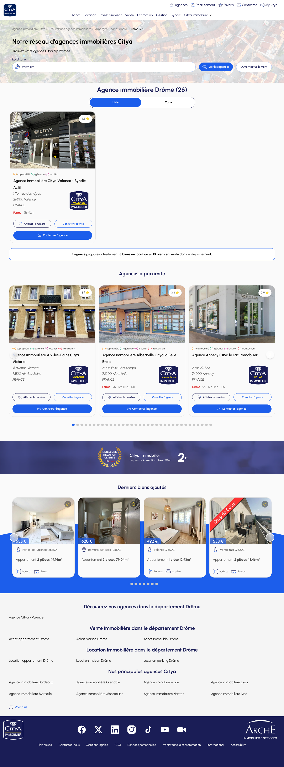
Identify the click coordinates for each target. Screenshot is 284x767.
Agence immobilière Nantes (164, 694)
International (215, 745)
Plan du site (45, 745)
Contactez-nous (69, 745)
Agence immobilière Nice (229, 694)
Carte (168, 102)
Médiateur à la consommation (182, 745)
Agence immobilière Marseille (30, 694)
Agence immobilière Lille (161, 682)
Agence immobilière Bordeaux (31, 682)
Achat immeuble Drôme (161, 639)
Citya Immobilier (196, 15)
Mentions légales (97, 745)
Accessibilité (238, 745)
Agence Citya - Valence (26, 617)
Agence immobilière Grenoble (98, 682)
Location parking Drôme (161, 661)
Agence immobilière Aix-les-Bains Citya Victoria (45, 358)
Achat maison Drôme (91, 639)
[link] (52, 235)
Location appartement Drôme (31, 661)
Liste (115, 102)
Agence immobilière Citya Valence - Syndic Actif (49, 184)
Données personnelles (141, 745)
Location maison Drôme (93, 661)
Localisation (19, 59)
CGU (118, 745)
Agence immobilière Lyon (229, 682)
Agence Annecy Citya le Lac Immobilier (225, 355)
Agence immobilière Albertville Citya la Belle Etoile (139, 358)
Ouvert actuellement (254, 67)
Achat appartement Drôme (29, 639)
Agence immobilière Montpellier (99, 694)
